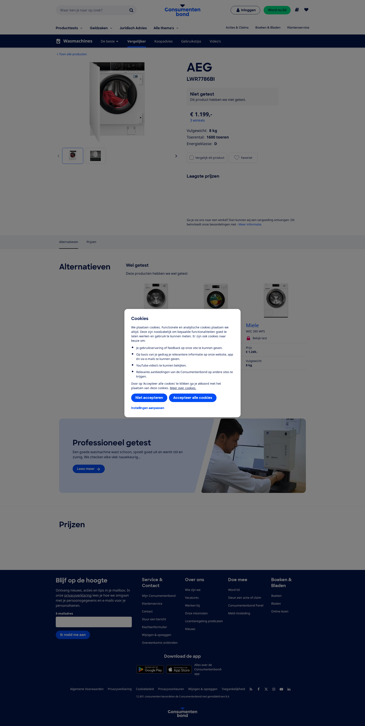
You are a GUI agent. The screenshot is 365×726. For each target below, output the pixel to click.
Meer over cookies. (183, 388)
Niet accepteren (149, 397)
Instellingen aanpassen (147, 408)
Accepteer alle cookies (192, 397)
